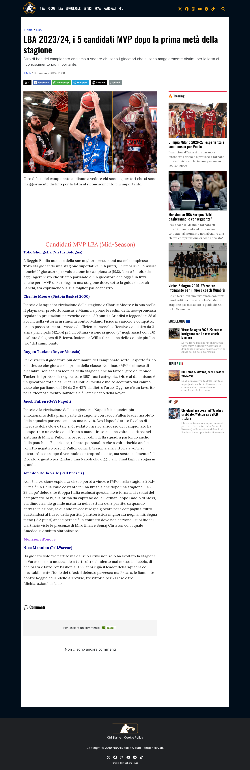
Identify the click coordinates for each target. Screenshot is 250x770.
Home (28, 30)
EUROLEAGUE (73, 8)
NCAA (97, 8)
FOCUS (51, 8)
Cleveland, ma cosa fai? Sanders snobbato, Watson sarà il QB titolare (202, 414)
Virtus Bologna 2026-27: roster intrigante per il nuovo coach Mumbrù (201, 333)
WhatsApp (63, 82)
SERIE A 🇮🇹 (176, 363)
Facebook (43, 82)
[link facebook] (186, 8)
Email (117, 82)
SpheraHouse (131, 762)
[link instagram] (193, 8)
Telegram (82, 82)
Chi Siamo (114, 737)
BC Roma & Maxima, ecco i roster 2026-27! (202, 374)
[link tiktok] (213, 8)
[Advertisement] (90, 215)
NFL (121, 8)
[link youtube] (200, 8)
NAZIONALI (110, 8)
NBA (42, 8)
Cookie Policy (133, 737)
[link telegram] (206, 8)
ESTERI (87, 8)
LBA (60, 8)
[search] (223, 8)
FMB (27, 73)
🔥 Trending (176, 95)
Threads (100, 82)
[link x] (180, 8)
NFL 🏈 (173, 401)
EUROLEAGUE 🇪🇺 (179, 321)
